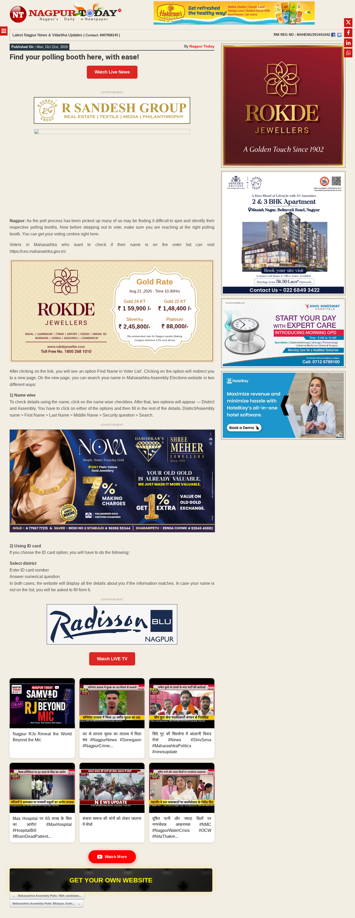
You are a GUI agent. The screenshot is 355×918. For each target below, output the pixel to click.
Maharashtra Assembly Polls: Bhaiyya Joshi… (46, 903)
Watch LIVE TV (112, 658)
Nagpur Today (201, 46)
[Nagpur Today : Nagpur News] (66, 14)
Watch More (116, 856)
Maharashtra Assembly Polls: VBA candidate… (47, 895)
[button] (42, 718)
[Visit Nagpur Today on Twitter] (339, 35)
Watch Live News (112, 72)
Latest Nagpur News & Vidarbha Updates (47, 35)
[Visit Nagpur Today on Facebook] (333, 35)
